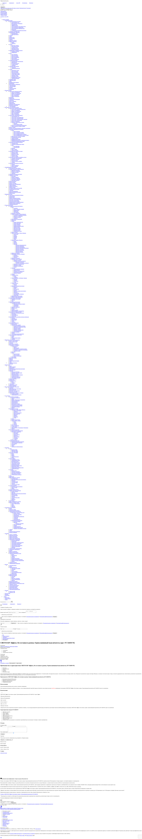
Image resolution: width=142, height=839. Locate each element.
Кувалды (15, 243)
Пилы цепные (14, 58)
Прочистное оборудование (14, 510)
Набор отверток (17, 270)
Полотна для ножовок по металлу (22, 263)
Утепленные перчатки (16, 377)
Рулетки (13, 308)
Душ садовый (14, 443)
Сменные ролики (17, 350)
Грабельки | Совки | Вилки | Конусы (18, 409)
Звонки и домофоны (13, 534)
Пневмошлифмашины (13, 204)
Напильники (16, 256)
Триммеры (14, 65)
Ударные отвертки (17, 273)
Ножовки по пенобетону (18, 266)
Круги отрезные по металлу (19, 133)
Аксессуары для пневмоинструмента (16, 195)
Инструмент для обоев (13, 343)
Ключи (13, 221)
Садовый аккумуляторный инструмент (19, 30)
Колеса (13, 577)
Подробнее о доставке (4, 663)
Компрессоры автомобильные (15, 184)
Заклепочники (12, 196)
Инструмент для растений (14, 429)
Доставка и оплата (15, 8)
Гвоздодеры (16, 234)
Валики (15, 346)
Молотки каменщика (20, 246)
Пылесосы (13, 43)
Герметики (11, 387)
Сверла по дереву (15, 156)
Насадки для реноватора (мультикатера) (19, 125)
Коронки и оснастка (15, 159)
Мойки (13, 42)
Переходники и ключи (18, 124)
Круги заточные (17, 131)
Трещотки (13, 173)
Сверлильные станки (16, 73)
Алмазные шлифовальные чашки (18, 144)
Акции (5, 596)
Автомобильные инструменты (10, 167)
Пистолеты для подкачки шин (15, 199)
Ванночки (13, 351)
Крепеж (6, 564)
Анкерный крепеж (12, 565)
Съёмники (11, 190)
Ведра (13, 453)
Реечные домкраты (15, 177)
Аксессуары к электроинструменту (16, 115)
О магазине (28, 8)
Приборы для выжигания (18, 329)
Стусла (15, 267)
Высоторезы (16, 432)
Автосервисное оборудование (15, 168)
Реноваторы (14, 29)
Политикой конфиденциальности (46, 616)
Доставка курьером (6, 814)
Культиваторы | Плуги (16, 419)
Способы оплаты (6, 812)
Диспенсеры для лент (16, 463)
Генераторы (11, 100)
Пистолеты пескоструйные (14, 201)
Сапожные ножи (15, 481)
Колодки (13, 557)
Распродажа (7, 595)
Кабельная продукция (13, 535)
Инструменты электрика (14, 322)
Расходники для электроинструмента (12, 107)
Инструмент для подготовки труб (18, 512)
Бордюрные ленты (15, 461)
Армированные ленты (16, 460)
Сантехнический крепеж (14, 585)
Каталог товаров (6, 19)
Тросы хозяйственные (16, 503)
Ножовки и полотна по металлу (20, 261)
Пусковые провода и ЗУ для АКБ (15, 188)
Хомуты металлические (13, 588)
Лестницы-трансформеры (16, 472)
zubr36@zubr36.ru (3, 14)
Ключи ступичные (12, 183)
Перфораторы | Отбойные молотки (16, 50)
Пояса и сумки (14, 487)
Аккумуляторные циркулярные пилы (19, 26)
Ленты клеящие (12, 458)
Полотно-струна (15, 160)
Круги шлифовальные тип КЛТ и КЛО (21, 135)
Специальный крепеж (13, 586)
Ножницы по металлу (16, 258)
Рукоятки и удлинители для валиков (20, 349)
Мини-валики (16, 347)
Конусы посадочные (17, 412)
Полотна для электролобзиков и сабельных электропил (19, 128)
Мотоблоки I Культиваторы (14, 104)
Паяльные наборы (17, 328)
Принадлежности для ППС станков (18, 126)
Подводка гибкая (12, 509)
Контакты (4, 821)
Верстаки (15, 279)
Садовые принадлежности (14, 440)
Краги (13, 381)
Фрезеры (11, 87)
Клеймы (15, 237)
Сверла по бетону (15, 150)
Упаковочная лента (15, 468)
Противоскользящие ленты (17, 465)
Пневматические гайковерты (14, 203)
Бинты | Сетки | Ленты (13, 340)
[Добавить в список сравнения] (1, 662)
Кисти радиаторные (17, 355)
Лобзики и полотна (17, 260)
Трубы (10, 530)
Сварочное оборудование (14, 66)
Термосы (13, 496)
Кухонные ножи (15, 478)
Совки (15, 417)
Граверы (10, 35)
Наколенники (11, 367)
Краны (10, 508)
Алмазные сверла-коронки (17, 158)
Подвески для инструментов (17, 486)
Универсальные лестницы (16, 474)
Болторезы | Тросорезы (16, 213)
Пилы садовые (16, 436)
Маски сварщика (12, 366)
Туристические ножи (16, 484)
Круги (13, 130)
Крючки (15, 238)
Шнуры (13, 505)
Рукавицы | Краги (12, 380)
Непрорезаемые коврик (16, 337)
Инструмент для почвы (13, 408)
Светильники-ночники (16, 544)
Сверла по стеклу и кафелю (17, 161)
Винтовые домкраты (15, 180)
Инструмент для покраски (14, 344)
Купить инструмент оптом (8, 819)
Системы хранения (13, 485)
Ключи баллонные (12, 181)
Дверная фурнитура (13, 567)
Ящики (13, 488)
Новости (4, 824)
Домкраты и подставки (13, 175)
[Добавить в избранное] (1, 660)
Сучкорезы (16, 438)
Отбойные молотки (15, 51)
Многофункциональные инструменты (19, 479)
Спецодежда (11, 383)
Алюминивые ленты (15, 459)
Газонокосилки (14, 24)
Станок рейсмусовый (16, 74)
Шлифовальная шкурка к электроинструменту (20, 140)
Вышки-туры (14, 470)
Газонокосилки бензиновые (14, 99)
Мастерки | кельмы (12, 357)
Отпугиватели (14, 424)
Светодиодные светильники (17, 545)
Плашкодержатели (17, 526)
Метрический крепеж (13, 581)
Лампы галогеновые (13, 536)
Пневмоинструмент (8, 194)
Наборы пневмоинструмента (14, 198)
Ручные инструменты (9, 205)
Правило (11, 359)
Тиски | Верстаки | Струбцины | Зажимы (19, 278)
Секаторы (15, 437)
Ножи (13, 336)
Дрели (10, 36)
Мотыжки (16, 414)
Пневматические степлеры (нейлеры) (16, 202)
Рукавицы (13, 382)
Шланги (13, 407)
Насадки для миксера (16, 121)
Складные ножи (15, 482)
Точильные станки (15, 76)
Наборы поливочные (15, 400)
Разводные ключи (17, 229)
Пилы (10, 53)
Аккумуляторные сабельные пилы (18, 28)
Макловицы (14, 356)
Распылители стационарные (17, 404)
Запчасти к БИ (12, 591)
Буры (13, 145)
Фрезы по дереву (15, 152)
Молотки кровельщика (20, 247)
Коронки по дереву (15, 154)
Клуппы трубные (17, 521)
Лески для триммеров (16, 92)
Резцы (15, 276)
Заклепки (13, 317)
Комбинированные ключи (19, 226)
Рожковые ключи (17, 230)
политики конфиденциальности (16, 833)
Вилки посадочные (17, 410)
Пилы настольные (15, 56)
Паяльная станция (17, 327)
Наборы (15, 415)
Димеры (13, 556)
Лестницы (11, 469)
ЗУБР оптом (2, 8)
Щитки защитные (12, 385)
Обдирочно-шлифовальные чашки (18, 141)
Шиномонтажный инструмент (15, 192)
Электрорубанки (12, 85)
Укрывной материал (13, 362)
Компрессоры (11, 37)
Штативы (13, 547)
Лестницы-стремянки (16, 471)
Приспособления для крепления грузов (16, 583)
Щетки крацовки (15, 166)
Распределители (15, 402)
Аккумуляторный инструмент (15, 21)
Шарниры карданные (16, 170)
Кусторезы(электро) (15, 63)
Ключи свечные (12, 182)
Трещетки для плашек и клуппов (20, 528)
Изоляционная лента (15, 464)
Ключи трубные (15, 232)
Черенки (13, 428)
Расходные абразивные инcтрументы (16, 129)
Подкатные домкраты (16, 178)
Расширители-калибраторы (19, 516)
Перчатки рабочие (15, 373)
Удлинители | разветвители (14, 549)
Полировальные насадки (16, 137)
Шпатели (11, 363)
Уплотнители (11, 500)
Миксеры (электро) (13, 40)
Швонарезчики (12, 103)
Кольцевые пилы (15, 153)
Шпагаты (13, 506)
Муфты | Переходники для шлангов (18, 399)
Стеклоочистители (15, 456)
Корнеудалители (17, 413)
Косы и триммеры (12, 101)
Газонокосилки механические (17, 430)
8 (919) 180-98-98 (3, 13)
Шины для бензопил (15, 96)
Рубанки (13, 274)
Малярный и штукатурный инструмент (12, 339)
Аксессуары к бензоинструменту (15, 91)
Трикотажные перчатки (16, 376)
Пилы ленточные (15, 55)
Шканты (13, 580)
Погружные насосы (15, 46)
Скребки (13, 162)
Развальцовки (16, 515)
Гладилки (11, 342)
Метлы (13, 454)
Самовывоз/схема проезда (7, 813)
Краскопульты (12, 38)
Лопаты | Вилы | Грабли (16, 420)
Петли (13, 570)
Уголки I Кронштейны (16, 579)
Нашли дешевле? (12, 663)
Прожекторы (14, 541)
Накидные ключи (17, 228)
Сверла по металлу (15, 165)
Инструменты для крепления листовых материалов (19, 316)
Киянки (15, 242)
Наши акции (5, 816)
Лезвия (13, 335)
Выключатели (14, 555)
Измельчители (14, 62)
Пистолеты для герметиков (14, 390)
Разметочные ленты (15, 466)
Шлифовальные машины (14, 82)
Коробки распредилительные (17, 559)
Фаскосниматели (17, 519)
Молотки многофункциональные (22, 248)
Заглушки (13, 576)
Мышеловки (11, 476)
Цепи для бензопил (15, 95)
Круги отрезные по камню (19, 132)
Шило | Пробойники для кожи (15, 501)
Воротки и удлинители (16, 171)
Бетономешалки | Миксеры (14, 32)
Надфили (15, 255)
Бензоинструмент (8, 90)
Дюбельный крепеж (13, 574)
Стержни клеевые (15, 393)
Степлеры (13, 321)
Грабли (15, 422)
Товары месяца (8, 598)
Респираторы (11, 379)
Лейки (13, 398)
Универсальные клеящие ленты (17, 467)
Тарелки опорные (15, 138)
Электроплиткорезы (15, 78)
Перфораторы (14, 52)
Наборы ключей (12, 187)
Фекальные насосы (15, 48)
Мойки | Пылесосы (13, 41)
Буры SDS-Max (17, 146)
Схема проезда (3, 11)
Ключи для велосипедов (18, 222)
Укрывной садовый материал (17, 446)
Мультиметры (14, 323)
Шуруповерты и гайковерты (17, 23)
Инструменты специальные (17, 219)
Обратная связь (5, 823)
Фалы (13, 504)
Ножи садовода (17, 434)
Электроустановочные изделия (15, 553)
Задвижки (13, 569)
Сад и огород (7, 395)
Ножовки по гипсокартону (19, 264)
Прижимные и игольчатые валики (20, 348)
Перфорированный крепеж (14, 582)
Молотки (15, 244)
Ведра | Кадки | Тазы (13, 341)
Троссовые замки (15, 451)
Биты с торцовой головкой (19, 209)
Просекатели (14, 319)
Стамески (15, 277)
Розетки (13, 561)
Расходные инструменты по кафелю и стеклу (17, 157)
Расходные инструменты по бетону (16, 142)
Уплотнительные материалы (14, 531)
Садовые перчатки (15, 375)
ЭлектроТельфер (12, 86)
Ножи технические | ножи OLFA (15, 334)
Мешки (13, 455)
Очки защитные (12, 369)
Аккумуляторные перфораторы (17, 27)
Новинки (6, 594)
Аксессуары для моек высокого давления (19, 119)
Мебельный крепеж (13, 575)
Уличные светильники (16, 546)
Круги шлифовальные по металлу (20, 134)
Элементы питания (13, 562)
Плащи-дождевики (12, 378)
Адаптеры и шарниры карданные (20, 215)
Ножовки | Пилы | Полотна (17, 259)
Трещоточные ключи (18, 231)
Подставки (14, 176)
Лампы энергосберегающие (14, 538)
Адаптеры (16, 208)
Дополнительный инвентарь (17, 442)
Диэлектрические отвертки (19, 269)
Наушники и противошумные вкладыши (17, 368)
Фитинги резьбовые (13, 532)
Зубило (15, 235)
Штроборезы (11, 83)
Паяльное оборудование (16, 324)
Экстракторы (16, 212)
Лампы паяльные (12, 185)
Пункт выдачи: (3, 828)
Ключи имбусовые (17, 223)
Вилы (15, 421)
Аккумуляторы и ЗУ (15, 22)
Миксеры (11, 358)
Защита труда (7, 364)
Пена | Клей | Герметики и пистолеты (12, 386)
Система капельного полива (17, 405)
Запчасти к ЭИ (12, 592)
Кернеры (15, 236)
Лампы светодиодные (13, 537)
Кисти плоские (16, 354)
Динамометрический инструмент (15, 174)
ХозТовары (7, 447)
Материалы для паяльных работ (20, 326)
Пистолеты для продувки (14, 200)
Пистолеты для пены (13, 391)
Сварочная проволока (16, 68)
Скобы (13, 320)
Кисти (13, 352)
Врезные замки (14, 449)
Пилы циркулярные (15, 59)
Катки (13, 418)
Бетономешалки (15, 33)
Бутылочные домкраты (16, 179)
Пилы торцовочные (15, 57)
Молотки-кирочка (19, 251)
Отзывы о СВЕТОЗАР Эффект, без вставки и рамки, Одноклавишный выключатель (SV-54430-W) (19, 794)
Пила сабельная (14, 54)
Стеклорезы (14, 315)
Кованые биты (16, 210)
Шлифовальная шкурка (16, 139)
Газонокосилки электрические (17, 61)
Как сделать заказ (8, 8)
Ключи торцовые (17, 224)
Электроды (14, 67)
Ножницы (16, 435)
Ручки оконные (14, 571)
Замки (10, 448)
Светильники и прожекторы (14, 539)
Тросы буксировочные (13, 191)
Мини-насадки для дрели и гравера (18, 136)
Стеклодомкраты (15, 314)
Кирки (15, 241)
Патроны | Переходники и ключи (18, 122)
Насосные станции (15, 45)
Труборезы (16, 518)
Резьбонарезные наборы (18, 527)
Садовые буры (14, 426)
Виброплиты (11, 98)
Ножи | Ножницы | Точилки (14, 477)
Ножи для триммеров (16, 94)
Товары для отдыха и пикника (15, 490)
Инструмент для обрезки (16, 431)
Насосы (10, 44)
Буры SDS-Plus (16, 147)
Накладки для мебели (16, 578)
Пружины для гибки (18, 514)
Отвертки (13, 268)
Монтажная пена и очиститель (15, 388)
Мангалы (13, 492)
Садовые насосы (15, 47)
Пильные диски (15, 155)
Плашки (15, 525)
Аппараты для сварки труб (14, 31)
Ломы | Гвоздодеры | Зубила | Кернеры (19, 233)
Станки (10, 69)
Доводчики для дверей (16, 568)
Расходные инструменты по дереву (16, 151)
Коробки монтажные (15, 558)
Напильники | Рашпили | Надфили (18, 254)
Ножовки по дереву (17, 265)
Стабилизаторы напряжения (14, 563)
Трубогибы (16, 517)
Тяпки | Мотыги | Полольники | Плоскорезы (20, 427)
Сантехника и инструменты (10, 507)
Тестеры (13, 332)
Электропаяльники (17, 330)
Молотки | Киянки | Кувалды (17, 240)
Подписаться (13, 623)
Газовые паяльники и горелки (19, 325)
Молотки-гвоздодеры (20, 250)
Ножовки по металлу (20, 262)
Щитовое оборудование (13, 552)
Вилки (13, 554)
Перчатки (11, 370)
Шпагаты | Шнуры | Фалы (14, 502)
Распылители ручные (16, 403)
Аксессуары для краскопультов (17, 118)
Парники (13, 444)
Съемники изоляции (15, 331)
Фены (10, 81)
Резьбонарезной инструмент (17, 520)
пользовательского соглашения (29, 833)
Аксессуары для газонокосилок (17, 117)
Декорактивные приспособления (18, 441)
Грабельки (16, 411)
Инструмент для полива (13, 396)
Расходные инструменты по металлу (16, 163)
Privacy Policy (22, 835)
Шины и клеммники (13, 551)
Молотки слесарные (20, 249)
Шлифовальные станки (16, 77)
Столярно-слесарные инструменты (16, 206)
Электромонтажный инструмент (18, 333)
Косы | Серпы (14, 439)
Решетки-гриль (14, 494)
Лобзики (11, 39)
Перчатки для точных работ (17, 372)
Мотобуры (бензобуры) (13, 105)
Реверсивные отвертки (18, 272)
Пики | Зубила (14, 149)
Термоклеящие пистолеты (16, 394)
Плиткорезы (14, 313)
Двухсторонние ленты (16, 462)
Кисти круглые (16, 353)
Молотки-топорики (19, 252)
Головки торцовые (15, 172)
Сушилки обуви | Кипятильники (15, 548)
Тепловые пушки (12, 79)
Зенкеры (13, 164)
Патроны (15, 123)
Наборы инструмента (13, 186)
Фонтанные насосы (15, 49)
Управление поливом (16, 406)
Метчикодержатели (17, 524)
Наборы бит (16, 211)
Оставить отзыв (20, 808)
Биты (13, 207)
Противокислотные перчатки (17, 374)
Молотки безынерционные (21, 245)
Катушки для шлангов (16, 397)
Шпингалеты (14, 573)
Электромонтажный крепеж (14, 589)
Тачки (13, 445)
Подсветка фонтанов (15, 540)
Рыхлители (16, 416)
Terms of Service (29, 835)
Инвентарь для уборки (13, 452)
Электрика (7, 533)
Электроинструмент (9, 20)
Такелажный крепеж (13, 587)
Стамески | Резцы (15, 275)
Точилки (13, 483)
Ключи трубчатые (17, 225)
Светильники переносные (16, 543)
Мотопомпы (11, 102)
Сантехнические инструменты (15, 511)
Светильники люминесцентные (18, 542)
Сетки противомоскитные (16, 572)
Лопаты (15, 423)
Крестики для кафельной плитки (18, 312)
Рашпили (15, 257)
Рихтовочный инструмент (14, 189)
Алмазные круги (15, 143)
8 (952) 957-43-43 (3, 12)
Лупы (10, 475)
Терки (10, 361)
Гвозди (10, 566)
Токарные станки (15, 75)
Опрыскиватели (15, 401)
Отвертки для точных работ (19, 271)
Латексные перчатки (15, 371)
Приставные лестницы (16, 473)
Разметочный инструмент (14, 360)
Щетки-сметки (12, 193)
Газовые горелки (15, 491)
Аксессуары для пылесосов (17, 120)
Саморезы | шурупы (13, 584)
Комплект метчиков (19, 523)
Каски (10, 365)
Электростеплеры (12, 88)
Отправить (55, 616)
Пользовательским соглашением (33, 616)
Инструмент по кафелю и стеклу (15, 311)
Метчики (15, 522)
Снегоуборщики (12, 106)
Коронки (13, 148)
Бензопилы (11, 97)
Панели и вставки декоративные (18, 560)
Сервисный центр (22, 8)
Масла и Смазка (12, 127)
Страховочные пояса (13, 384)
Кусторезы (16, 433)
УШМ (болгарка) (15, 25)
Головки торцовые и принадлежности (16, 169)
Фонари (13, 498)
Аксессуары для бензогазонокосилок (18, 109)
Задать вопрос (18, 663)
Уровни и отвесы (15, 309)
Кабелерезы (14, 220)
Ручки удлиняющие (15, 425)
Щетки (13, 457)
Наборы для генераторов (16, 93)
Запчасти (6, 590)
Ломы (15, 239)
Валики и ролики (15, 345)
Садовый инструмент (13, 60)
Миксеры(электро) (15, 34)
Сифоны (11, 529)
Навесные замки (15, 450)
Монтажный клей (12, 389)
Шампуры (13, 499)
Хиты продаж (7, 593)
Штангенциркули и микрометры (18, 310)
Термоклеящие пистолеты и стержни (16, 392)
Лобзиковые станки (15, 70)
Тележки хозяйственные (13, 489)
